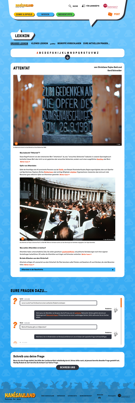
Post (117, 14)
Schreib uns (67, 367)
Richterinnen (48, 172)
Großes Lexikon (19, 43)
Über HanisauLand (47, 396)
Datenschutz (72, 396)
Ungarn (56, 315)
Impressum (61, 396)
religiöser (73, 172)
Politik (61, 169)
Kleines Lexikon (39, 43)
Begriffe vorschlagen (69, 43)
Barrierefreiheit (86, 396)
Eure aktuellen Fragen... (96, 43)
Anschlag (100, 159)
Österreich (49, 315)
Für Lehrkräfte (92, 6)
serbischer (78, 313)
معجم (52, 43)
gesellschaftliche (68, 252)
